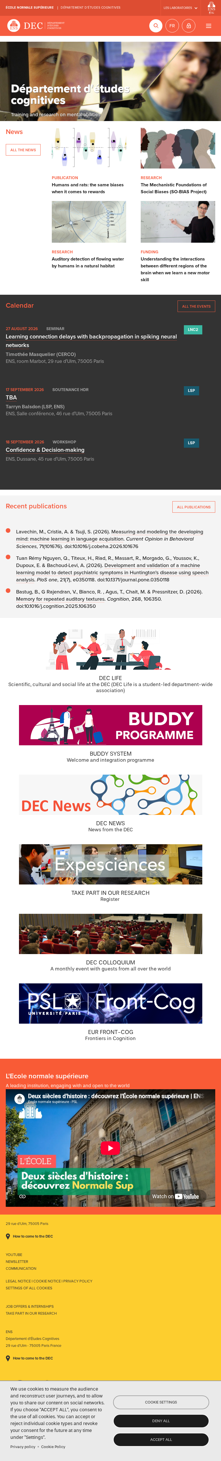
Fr (172, 26)
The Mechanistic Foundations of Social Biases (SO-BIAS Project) (174, 188)
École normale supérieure (30, 7)
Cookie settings (161, 1402)
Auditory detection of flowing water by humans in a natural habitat (88, 262)
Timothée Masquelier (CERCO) (41, 354)
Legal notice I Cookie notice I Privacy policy (49, 1281)
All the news (23, 150)
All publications (194, 507)
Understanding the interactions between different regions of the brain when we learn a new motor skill (175, 269)
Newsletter (17, 1261)
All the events (196, 306)
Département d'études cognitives (91, 7)
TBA (11, 397)
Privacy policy (22, 1446)
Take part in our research (31, 1313)
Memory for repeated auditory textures (60, 599)
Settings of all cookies (29, 1288)
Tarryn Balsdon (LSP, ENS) (35, 407)
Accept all (161, 1439)
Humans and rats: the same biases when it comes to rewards (88, 188)
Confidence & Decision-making (45, 450)
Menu (208, 25)
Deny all (161, 1420)
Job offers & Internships (30, 1306)
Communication (21, 1268)
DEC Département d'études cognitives (36, 26)
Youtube (14, 1255)
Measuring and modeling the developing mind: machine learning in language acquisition (109, 535)
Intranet (188, 25)
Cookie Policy (53, 1446)
